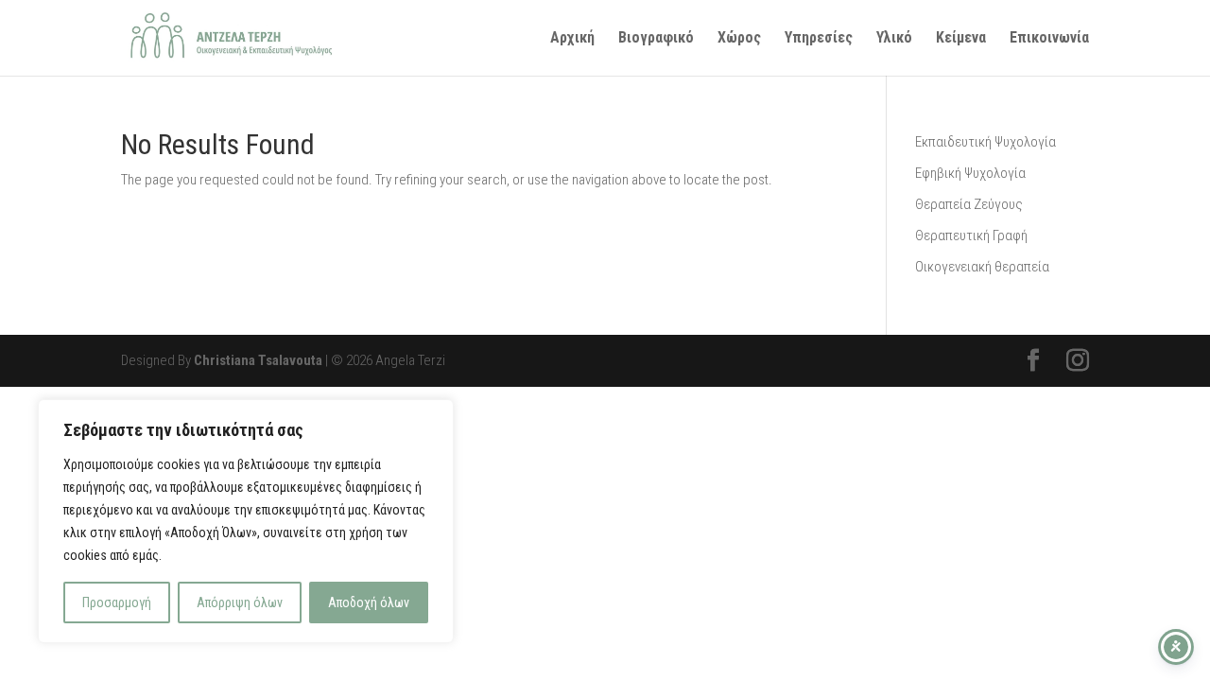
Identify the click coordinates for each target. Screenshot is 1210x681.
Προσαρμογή (116, 602)
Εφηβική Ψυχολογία (970, 173)
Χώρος (739, 38)
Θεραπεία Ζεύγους (969, 204)
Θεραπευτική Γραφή (971, 235)
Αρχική (572, 38)
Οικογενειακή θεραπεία (982, 266)
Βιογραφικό (656, 38)
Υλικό (894, 38)
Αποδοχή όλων (368, 602)
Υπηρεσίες (819, 38)
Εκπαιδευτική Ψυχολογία (985, 141)
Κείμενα (961, 38)
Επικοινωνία (1049, 38)
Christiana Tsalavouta (258, 360)
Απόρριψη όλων (240, 602)
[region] (246, 521)
